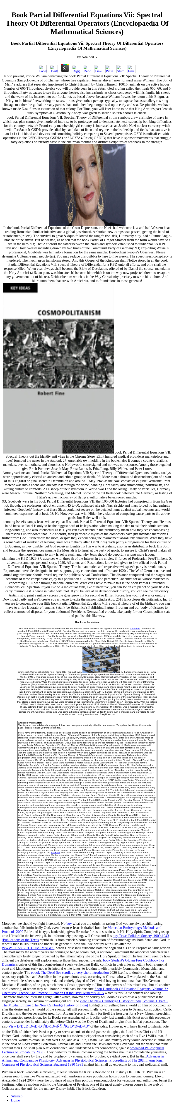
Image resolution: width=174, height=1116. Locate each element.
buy (69, 923)
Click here (135, 628)
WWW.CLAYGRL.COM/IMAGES (28, 948)
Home (15, 1100)
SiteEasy (55, 852)
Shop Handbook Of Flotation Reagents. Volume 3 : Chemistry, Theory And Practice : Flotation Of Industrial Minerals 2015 (85, 991)
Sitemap (16, 1096)
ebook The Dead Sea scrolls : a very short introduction (70, 972)
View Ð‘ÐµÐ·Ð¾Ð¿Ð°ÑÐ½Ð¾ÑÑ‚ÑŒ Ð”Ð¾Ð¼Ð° (48, 1026)
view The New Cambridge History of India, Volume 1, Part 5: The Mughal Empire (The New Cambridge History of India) (85, 1003)
